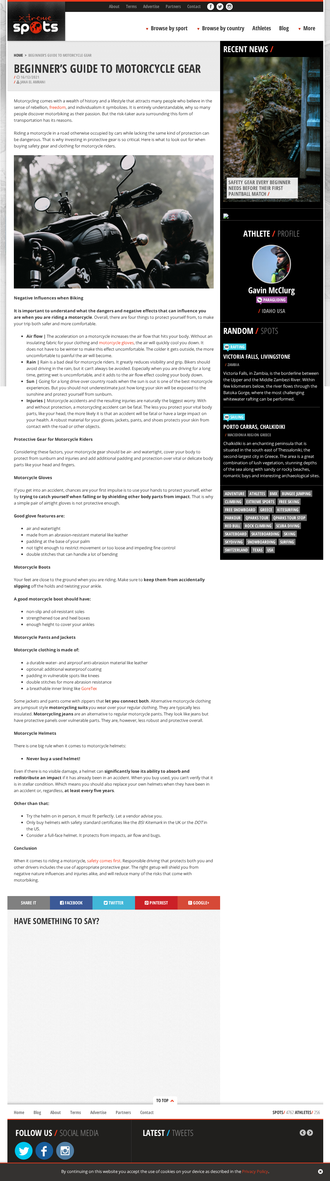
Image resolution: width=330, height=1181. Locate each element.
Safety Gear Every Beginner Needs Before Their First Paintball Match (259, 188)
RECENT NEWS (245, 49)
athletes (257, 493)
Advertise (151, 6)
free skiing (289, 502)
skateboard (236, 534)
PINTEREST (158, 903)
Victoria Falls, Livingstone (256, 356)
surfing (287, 542)
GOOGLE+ (200, 903)
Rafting (237, 347)
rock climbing (258, 526)
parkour (233, 518)
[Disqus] (114, 1015)
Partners (173, 6)
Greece (266, 510)
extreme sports (260, 502)
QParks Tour (257, 518)
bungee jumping (296, 493)
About (114, 6)
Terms (131, 6)
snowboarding (261, 542)
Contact (194, 6)
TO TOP (162, 1100)
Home (18, 55)
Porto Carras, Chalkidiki (254, 426)
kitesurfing (287, 510)
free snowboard (240, 510)
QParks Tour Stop (289, 518)
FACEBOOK (73, 903)
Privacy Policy (255, 1171)
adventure (235, 493)
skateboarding (265, 534)
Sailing (236, 417)
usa (270, 550)
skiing (289, 534)
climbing (233, 502)
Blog (284, 28)
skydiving (234, 542)
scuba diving (287, 526)
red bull (232, 526)
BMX (273, 493)
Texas (257, 550)
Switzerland (236, 550)
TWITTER (115, 903)
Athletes (261, 28)
